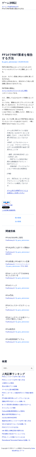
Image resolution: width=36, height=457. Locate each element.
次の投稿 (18, 221)
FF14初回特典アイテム (15, 339)
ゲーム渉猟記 (9, 3)
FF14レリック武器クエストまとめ (13, 437)
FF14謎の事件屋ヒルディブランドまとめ (15, 398)
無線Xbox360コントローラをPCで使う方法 (16, 421)
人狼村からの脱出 (8, 383)
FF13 (22, 266)
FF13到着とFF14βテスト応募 (17, 261)
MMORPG (9, 254)
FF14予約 (9, 295)
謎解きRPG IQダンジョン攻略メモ (13, 401)
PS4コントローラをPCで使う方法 (13, 380)
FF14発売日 (10, 329)
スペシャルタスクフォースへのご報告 (15, 90)
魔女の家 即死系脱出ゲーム (11, 414)
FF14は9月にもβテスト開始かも (18, 248)
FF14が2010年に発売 (14, 237)
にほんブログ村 (7, 205)
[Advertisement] (18, 28)
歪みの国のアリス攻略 (9, 386)
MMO (26, 266)
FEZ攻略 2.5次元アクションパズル (13, 434)
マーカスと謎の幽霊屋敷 (10, 389)
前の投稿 (18, 218)
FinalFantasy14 (10, 240)
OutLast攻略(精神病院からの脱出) (13, 411)
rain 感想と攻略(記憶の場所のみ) (13, 430)
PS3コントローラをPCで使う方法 (13, 376)
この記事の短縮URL (9, 210)
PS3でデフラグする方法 (10, 427)
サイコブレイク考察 (9, 408)
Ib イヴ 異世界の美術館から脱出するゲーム (16, 404)
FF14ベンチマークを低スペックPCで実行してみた (18, 318)
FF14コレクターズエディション (18, 306)
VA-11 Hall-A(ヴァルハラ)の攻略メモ (14, 424)
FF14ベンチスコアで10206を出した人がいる (17, 274)
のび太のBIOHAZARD (9, 417)
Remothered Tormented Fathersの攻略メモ (16, 440)
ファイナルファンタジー (22, 264)
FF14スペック (11, 285)
